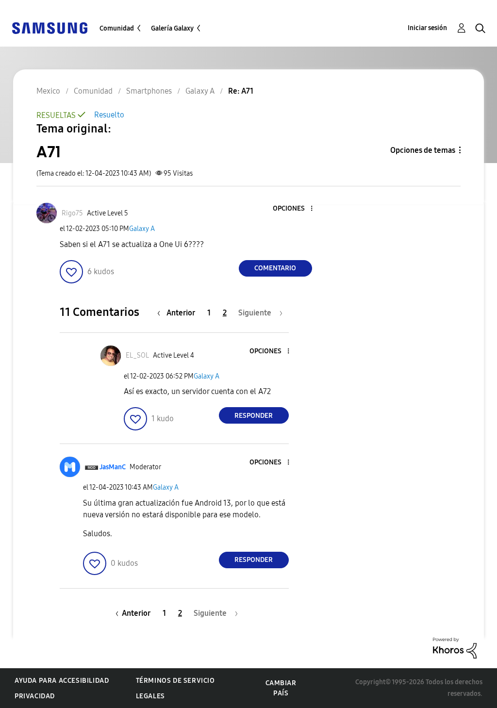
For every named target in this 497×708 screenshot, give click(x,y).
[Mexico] (49, 27)
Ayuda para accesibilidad (62, 680)
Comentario (275, 268)
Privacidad (35, 696)
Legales (150, 696)
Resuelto (109, 114)
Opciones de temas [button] (422, 150)
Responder (253, 416)
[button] (295, 209)
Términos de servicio (175, 680)
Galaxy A (142, 229)
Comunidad (116, 28)
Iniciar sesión (427, 28)
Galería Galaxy (172, 28)
